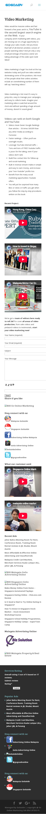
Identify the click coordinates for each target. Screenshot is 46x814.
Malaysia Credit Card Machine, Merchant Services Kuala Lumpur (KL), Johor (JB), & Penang (22, 563)
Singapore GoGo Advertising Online (17, 583)
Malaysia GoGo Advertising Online (16, 573)
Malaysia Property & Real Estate (22, 654)
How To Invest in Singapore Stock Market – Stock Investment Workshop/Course (20, 612)
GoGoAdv (21, 807)
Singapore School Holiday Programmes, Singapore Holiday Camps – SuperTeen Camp (23, 622)
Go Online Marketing (22, 405)
